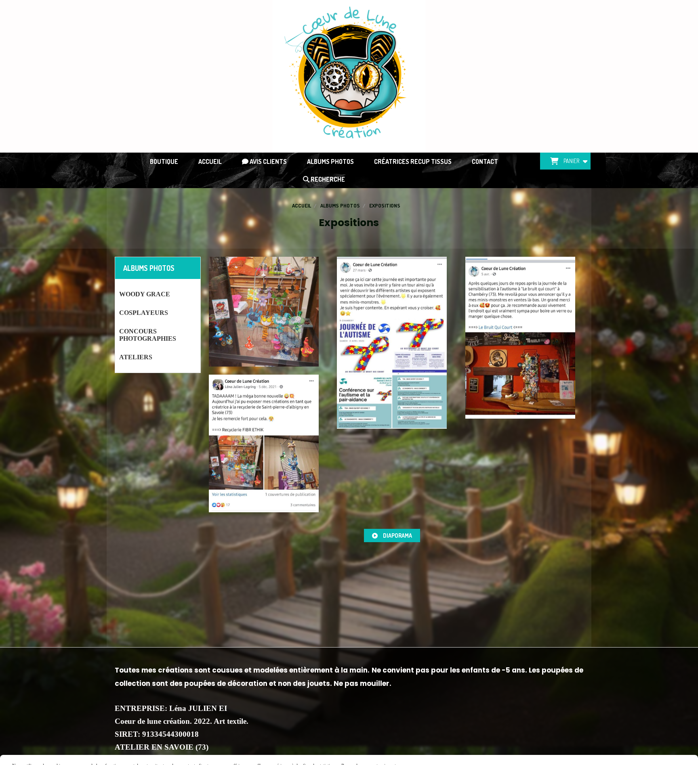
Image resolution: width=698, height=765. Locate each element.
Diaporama (397, 535)
